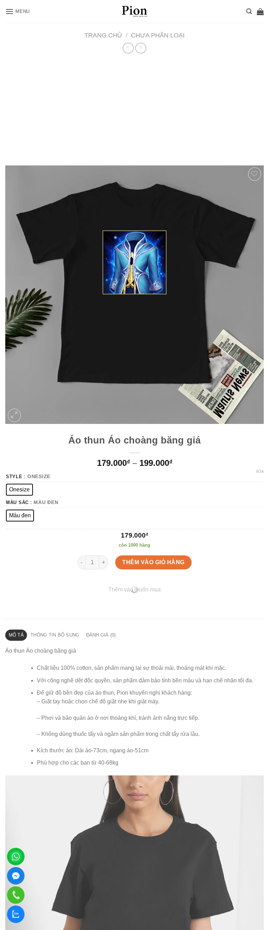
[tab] (16, 635)
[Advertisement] (134, 108)
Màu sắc (17, 502)
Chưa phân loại (158, 35)
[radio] (19, 489)
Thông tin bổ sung (54, 635)
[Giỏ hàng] (260, 11)
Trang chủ (103, 35)
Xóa (260, 471)
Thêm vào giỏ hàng (153, 562)
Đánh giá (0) (101, 635)
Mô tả (16, 635)
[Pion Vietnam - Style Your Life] (134, 11)
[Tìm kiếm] (249, 11)
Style (14, 476)
